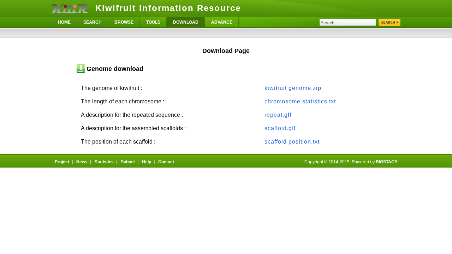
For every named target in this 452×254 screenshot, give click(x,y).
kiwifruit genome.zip (292, 88)
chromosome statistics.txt (300, 101)
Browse (123, 22)
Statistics (104, 161)
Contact (166, 161)
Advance (221, 22)
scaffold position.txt (292, 142)
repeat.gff (277, 115)
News (82, 161)
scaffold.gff (280, 128)
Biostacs (386, 161)
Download (185, 22)
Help (146, 161)
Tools (153, 22)
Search (92, 22)
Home (64, 22)
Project (62, 161)
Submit (128, 161)
